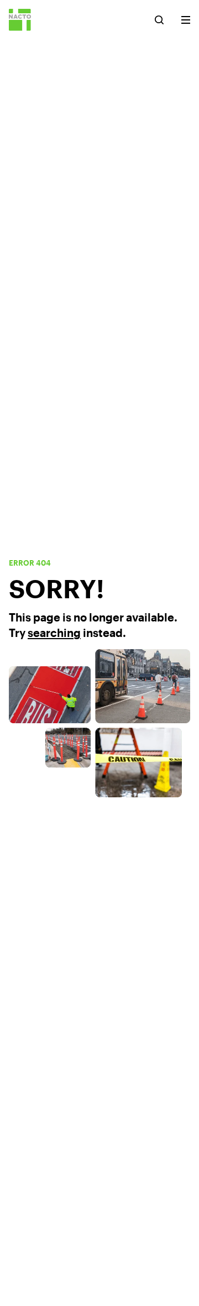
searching (54, 632)
